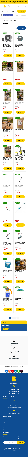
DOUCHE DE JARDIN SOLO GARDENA (7, 186)
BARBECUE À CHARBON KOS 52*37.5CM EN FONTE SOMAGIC (7, 102)
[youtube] (12, 371)
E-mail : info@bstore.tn (14, 413)
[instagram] (9, 371)
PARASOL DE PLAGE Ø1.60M (19, 299)
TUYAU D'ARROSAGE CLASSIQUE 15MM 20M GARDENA (19, 45)
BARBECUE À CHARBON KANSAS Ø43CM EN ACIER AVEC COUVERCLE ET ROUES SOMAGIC (20, 73)
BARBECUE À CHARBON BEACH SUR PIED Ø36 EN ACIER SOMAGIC (7, 158)
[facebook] (6, 371)
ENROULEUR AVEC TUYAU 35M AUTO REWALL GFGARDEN (7, 45)
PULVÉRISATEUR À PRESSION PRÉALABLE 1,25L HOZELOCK (7, 299)
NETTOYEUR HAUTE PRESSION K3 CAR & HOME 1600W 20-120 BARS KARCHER (19, 158)
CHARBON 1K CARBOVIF (19, 129)
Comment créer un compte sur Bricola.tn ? (12, 423)
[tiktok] (21, 371)
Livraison (5, 427)
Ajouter (9, 55)
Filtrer (22, 28)
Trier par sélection (9, 28)
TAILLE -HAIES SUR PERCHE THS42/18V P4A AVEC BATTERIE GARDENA (8, 215)
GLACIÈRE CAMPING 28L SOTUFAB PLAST (20, 271)
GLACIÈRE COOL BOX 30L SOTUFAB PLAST (8, 271)
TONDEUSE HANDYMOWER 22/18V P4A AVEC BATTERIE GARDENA (7, 243)
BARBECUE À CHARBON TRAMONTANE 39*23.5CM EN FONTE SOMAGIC (7, 130)
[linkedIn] (15, 371)
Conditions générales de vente (10, 425)
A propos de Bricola (7, 422)
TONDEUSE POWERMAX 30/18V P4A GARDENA (20, 243)
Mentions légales (7, 429)
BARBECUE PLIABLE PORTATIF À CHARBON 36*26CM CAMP (19, 102)
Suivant (17, 318)
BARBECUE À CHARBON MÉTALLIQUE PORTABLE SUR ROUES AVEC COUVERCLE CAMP (7, 73)
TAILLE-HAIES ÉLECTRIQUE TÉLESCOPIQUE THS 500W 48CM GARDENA (19, 215)
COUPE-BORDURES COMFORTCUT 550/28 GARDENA (19, 186)
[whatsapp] (18, 371)
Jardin (6, 329)
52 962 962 (22, 11)
